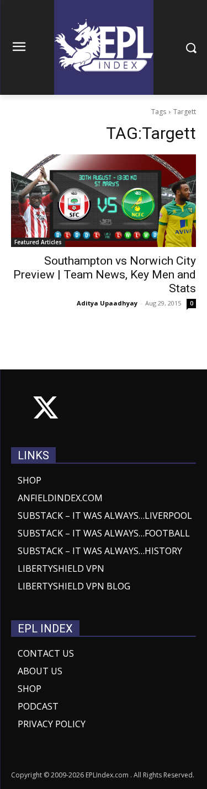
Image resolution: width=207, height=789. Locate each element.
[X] (45, 409)
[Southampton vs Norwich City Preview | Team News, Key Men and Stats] (103, 200)
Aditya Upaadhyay (107, 303)
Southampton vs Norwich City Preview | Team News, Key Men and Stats (104, 274)
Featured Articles (38, 242)
